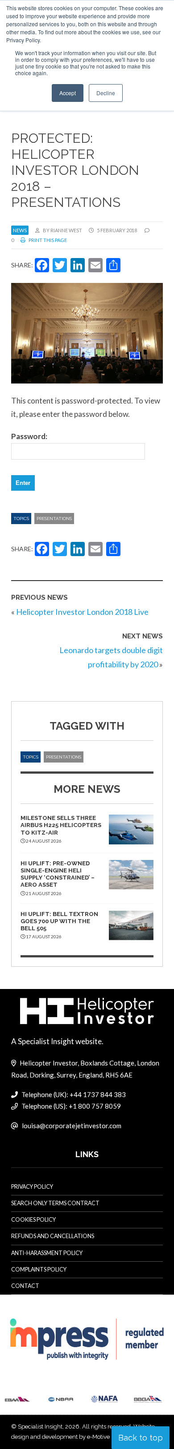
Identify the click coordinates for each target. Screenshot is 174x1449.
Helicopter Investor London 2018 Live (82, 612)
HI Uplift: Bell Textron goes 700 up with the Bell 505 (59, 921)
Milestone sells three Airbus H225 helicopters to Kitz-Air (61, 825)
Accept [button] (67, 93)
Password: (29, 436)
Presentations (54, 518)
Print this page (47, 240)
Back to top (140, 1437)
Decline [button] (105, 93)
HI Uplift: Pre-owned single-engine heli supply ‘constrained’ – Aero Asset (58, 874)
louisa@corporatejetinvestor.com (71, 1126)
